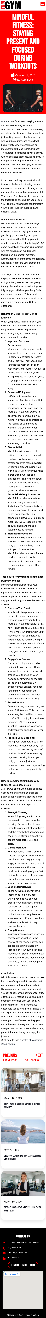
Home (4, 121)
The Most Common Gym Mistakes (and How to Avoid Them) (22, 1209)
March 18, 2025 (13, 1098)
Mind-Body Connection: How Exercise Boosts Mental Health (22, 1157)
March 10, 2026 (13, 1201)
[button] (43, 4)
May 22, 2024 (11, 1150)
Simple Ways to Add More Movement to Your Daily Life (22, 1106)
